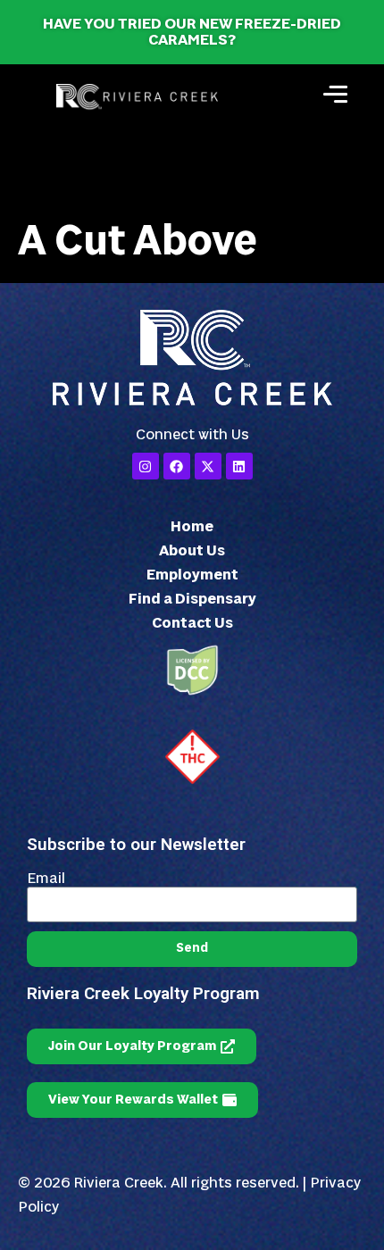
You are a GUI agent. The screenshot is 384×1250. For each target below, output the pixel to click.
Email (46, 879)
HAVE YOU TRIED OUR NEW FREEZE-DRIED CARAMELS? (192, 32)
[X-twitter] (208, 466)
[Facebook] (176, 466)
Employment (192, 575)
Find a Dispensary (192, 599)
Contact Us (192, 623)
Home (192, 527)
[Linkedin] (239, 466)
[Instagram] (145, 466)
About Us (192, 551)
